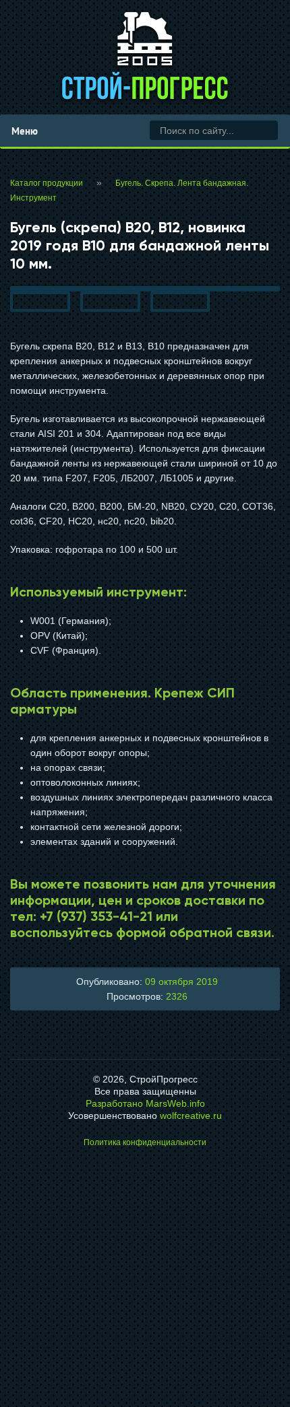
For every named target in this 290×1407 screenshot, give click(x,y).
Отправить (145, 1258)
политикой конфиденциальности (149, 1305)
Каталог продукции (46, 183)
